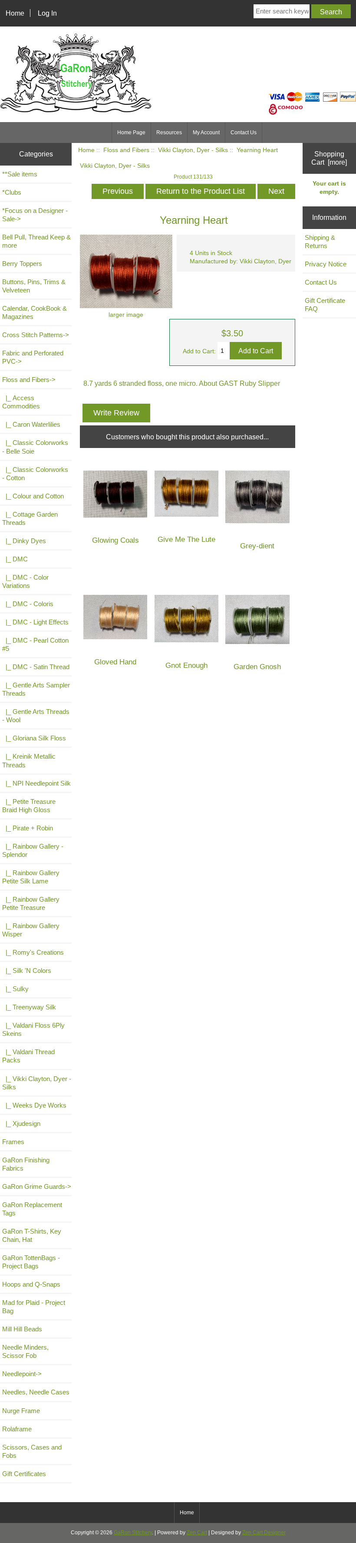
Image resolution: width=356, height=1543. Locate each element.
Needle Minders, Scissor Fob (25, 1351)
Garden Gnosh (257, 667)
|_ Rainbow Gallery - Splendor (32, 850)
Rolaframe (17, 1429)
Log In (47, 13)
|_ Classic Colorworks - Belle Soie (35, 447)
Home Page (131, 132)
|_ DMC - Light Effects (35, 622)
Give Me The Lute (186, 539)
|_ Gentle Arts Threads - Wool (35, 715)
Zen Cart (197, 1533)
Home (15, 13)
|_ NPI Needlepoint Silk (36, 783)
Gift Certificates (24, 1473)
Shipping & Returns (320, 241)
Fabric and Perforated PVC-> (32, 357)
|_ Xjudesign (21, 1123)
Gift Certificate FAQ (325, 304)
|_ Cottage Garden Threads (30, 518)
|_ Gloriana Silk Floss (34, 738)
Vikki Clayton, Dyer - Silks (193, 150)
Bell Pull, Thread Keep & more (36, 241)
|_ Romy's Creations (33, 952)
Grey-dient (257, 546)
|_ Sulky (15, 988)
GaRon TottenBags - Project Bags (31, 1262)
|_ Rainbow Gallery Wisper (30, 930)
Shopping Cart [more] (329, 158)
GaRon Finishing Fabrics (25, 1164)
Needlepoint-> (22, 1373)
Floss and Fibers (126, 150)
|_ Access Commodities (21, 402)
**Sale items (19, 174)
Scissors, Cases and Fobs (32, 1451)
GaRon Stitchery (133, 1533)
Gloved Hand (115, 662)
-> (29, 379)
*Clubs (11, 192)
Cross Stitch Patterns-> (35, 334)
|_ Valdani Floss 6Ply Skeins (33, 1029)
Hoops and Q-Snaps (31, 1284)
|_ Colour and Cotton (33, 496)
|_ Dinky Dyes (24, 540)
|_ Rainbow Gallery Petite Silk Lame (30, 877)
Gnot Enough (186, 665)
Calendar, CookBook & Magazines (34, 312)
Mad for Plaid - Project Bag (33, 1306)
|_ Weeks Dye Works (34, 1105)
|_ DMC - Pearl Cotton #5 (35, 644)
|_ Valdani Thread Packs (28, 1056)
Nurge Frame (21, 1410)
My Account (206, 132)
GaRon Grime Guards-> (36, 1186)
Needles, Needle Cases (35, 1392)
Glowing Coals (115, 540)
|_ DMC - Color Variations (25, 581)
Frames (13, 1141)
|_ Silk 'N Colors (26, 970)
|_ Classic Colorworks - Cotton (35, 473)
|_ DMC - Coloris (27, 603)
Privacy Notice (325, 264)
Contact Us (244, 132)
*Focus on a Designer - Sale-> (35, 214)
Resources (169, 132)
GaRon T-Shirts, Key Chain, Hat (31, 1235)
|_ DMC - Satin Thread (35, 666)
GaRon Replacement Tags (32, 1209)
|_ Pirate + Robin (27, 828)
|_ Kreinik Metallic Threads (29, 760)
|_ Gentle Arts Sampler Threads (36, 689)
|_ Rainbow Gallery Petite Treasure (30, 903)
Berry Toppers (22, 263)
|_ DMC (15, 559)
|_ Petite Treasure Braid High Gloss (29, 805)
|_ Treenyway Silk (29, 1007)
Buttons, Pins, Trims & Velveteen (34, 286)
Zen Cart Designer (264, 1533)
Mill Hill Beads (22, 1329)
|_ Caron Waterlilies (31, 424)
